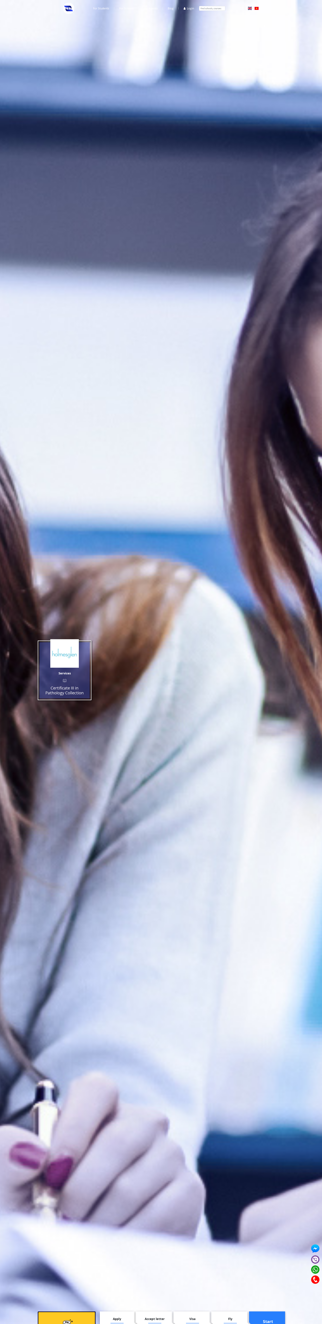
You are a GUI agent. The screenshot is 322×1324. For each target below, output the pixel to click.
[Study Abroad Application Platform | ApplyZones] (68, 8)
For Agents (151, 8)
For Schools (126, 8)
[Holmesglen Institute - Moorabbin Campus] (64, 653)
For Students (101, 8)
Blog (171, 8)
